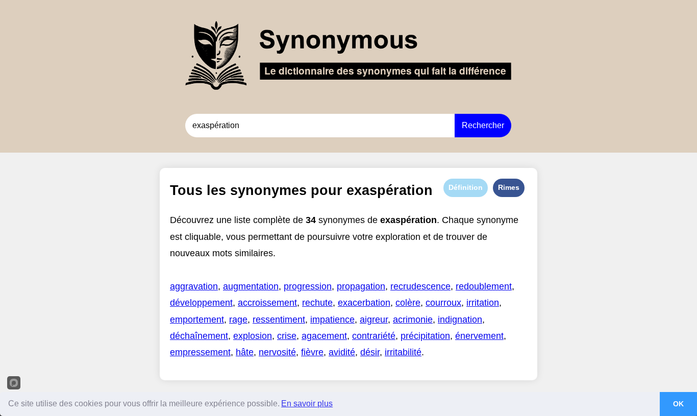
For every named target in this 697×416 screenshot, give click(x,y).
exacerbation (364, 303)
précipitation (425, 336)
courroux (443, 303)
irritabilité (403, 352)
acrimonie (413, 319)
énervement (479, 336)
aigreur (374, 319)
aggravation (194, 286)
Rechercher (483, 125)
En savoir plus (307, 403)
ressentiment (279, 319)
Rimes (508, 187)
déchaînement (199, 336)
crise (286, 336)
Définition (466, 187)
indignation (460, 319)
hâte (245, 352)
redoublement (484, 286)
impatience (332, 319)
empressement (200, 352)
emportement (197, 319)
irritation (482, 303)
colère (407, 303)
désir (370, 352)
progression (308, 286)
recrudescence (420, 286)
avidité (342, 352)
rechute (317, 303)
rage (238, 319)
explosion (252, 336)
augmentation (251, 286)
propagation (361, 286)
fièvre (312, 352)
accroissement (267, 303)
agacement (324, 336)
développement (201, 303)
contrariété (373, 336)
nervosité (277, 352)
